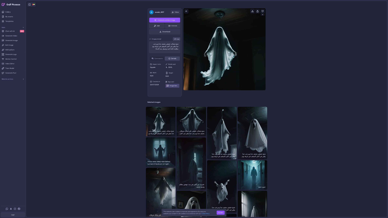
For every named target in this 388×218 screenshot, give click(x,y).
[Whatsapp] (7, 209)
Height (171, 73)
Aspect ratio (157, 64)
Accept (220, 212)
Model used (172, 64)
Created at (156, 81)
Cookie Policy (205, 213)
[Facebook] (19, 209)
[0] (262, 11)
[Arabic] (34, 5)
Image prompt (156, 39)
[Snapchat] (11, 209)
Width (154, 73)
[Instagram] (15, 209)
